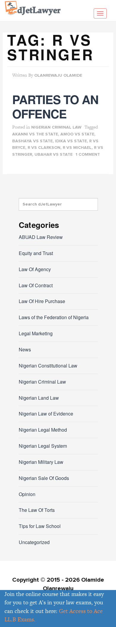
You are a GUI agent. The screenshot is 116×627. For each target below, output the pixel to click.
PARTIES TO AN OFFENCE (55, 106)
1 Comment (88, 154)
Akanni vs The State (35, 134)
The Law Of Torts (37, 509)
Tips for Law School (40, 526)
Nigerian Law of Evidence (46, 413)
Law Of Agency (35, 269)
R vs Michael (77, 148)
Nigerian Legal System (43, 445)
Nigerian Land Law (39, 397)
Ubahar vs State (54, 154)
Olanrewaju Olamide (58, 75)
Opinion (27, 494)
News (25, 349)
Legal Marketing (36, 333)
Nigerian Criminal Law (56, 127)
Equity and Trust (36, 253)
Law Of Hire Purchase (42, 301)
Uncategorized (34, 542)
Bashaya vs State (32, 141)
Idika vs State (71, 141)
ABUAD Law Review (41, 237)
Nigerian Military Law (41, 461)
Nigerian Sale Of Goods (44, 478)
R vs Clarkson (44, 148)
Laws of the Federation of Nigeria (54, 317)
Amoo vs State (77, 134)
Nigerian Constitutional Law (48, 365)
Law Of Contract (36, 285)
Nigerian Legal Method (43, 429)
